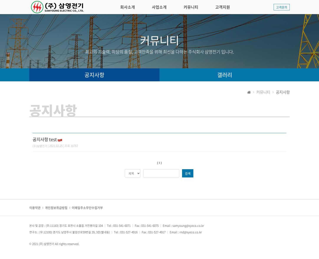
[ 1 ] (159, 162)
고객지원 (222, 7)
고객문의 (281, 7)
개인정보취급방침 (56, 207)
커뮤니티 (191, 7)
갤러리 (224, 75)
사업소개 (159, 7)
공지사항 (94, 75)
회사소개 (127, 7)
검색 (188, 173)
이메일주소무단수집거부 (87, 207)
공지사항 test (45, 139)
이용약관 (35, 207)
